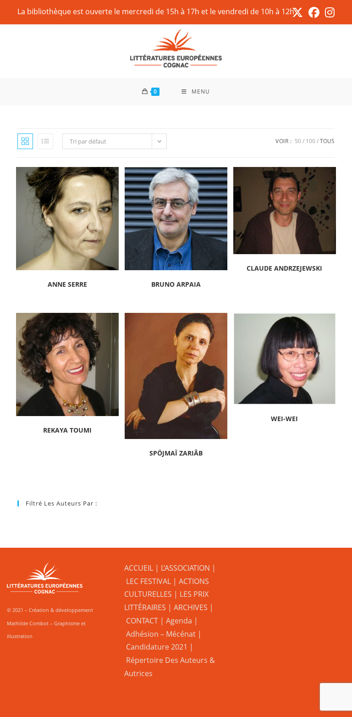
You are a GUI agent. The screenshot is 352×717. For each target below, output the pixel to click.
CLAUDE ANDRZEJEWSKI (284, 268)
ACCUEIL (138, 568)
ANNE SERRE (67, 284)
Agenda (179, 621)
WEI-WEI (284, 418)
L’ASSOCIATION (185, 568)
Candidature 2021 (156, 647)
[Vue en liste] (45, 141)
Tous (327, 141)
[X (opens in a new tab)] (297, 12)
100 (310, 141)
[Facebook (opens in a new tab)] (314, 12)
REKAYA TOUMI (67, 430)
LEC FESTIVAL (148, 581)
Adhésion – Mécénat (161, 634)
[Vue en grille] (25, 141)
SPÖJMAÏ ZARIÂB (176, 453)
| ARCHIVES (188, 607)
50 (298, 141)
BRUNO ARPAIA (176, 284)
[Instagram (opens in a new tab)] (328, 12)
